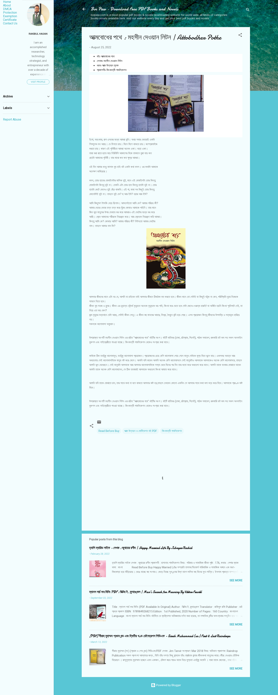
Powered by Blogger (168, 685)
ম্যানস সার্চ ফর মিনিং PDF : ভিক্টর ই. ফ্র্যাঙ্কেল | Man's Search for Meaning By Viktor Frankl (145, 592)
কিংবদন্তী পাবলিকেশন (172, 431)
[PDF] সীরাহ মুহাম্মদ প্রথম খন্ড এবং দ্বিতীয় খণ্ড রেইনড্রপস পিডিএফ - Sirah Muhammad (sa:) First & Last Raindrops (159, 636)
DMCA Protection (10, 10)
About (7, 5)
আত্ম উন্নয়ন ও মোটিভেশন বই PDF (140, 431)
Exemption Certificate (10, 18)
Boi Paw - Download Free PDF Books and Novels (134, 9)
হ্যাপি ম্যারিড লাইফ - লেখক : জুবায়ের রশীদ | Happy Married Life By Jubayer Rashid (140, 548)
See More (236, 580)
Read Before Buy (109, 431)
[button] (240, 36)
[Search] (247, 10)
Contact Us (10, 23)
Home (7, 2)
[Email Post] (99, 423)
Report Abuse (12, 119)
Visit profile (38, 82)
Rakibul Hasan (38, 33)
